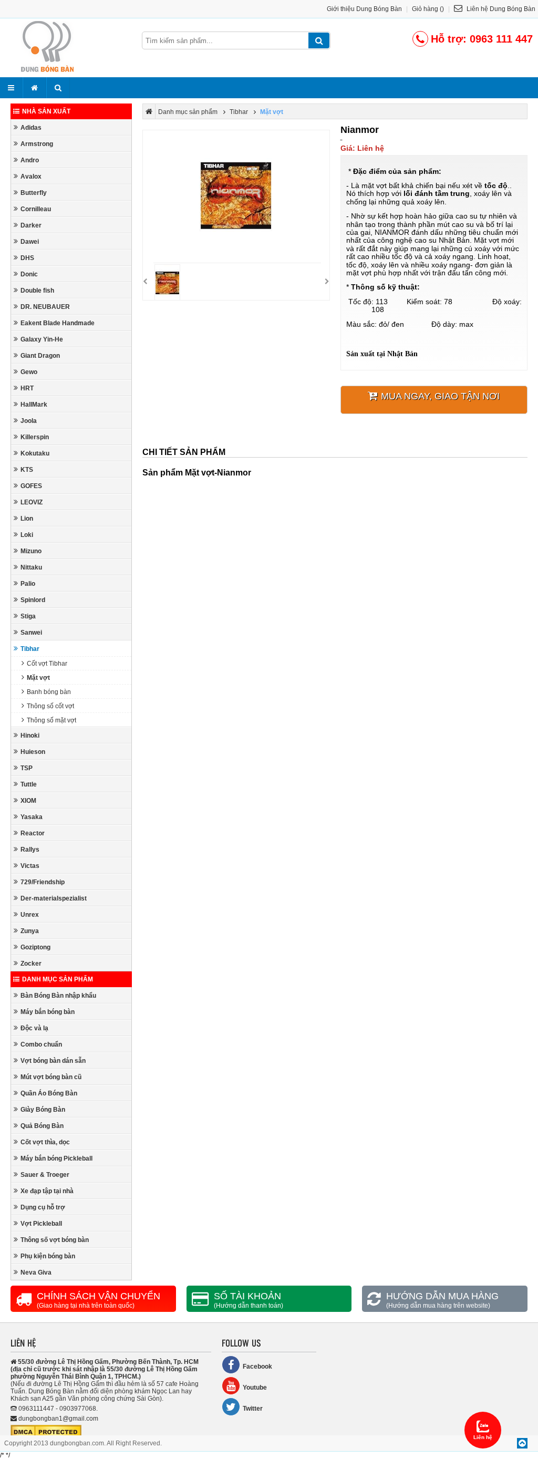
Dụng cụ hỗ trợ (42, 1207)
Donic (29, 274)
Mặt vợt (38, 677)
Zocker (31, 963)
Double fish (37, 290)
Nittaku (31, 567)
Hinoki (29, 735)
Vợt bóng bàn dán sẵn (53, 1060)
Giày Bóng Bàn (42, 1109)
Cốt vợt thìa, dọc (45, 1142)
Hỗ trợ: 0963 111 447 (482, 39)
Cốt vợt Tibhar (47, 663)
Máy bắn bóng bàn (47, 1012)
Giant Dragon (40, 355)
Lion (26, 518)
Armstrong (36, 144)
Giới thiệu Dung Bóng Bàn (364, 9)
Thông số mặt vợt (51, 720)
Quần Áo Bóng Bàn (48, 1093)
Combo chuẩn (41, 1044)
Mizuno (31, 551)
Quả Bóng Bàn (42, 1126)
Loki (26, 535)
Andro (29, 160)
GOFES (31, 486)
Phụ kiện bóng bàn (47, 1256)
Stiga (28, 616)
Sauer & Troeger (44, 1174)
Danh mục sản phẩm (57, 979)
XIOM (28, 800)
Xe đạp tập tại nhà (47, 1191)
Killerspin (34, 437)
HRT (27, 388)
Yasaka (31, 817)
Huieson (32, 752)
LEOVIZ (31, 502)
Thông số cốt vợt (50, 706)
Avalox (31, 176)
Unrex (29, 914)
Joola (28, 421)
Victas (29, 866)
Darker (31, 225)
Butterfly (33, 192)
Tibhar (29, 649)
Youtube (255, 1387)
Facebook (257, 1366)
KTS (26, 469)
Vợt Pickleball (41, 1223)
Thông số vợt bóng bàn (54, 1240)
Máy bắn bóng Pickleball (56, 1158)
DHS (27, 258)
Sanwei (31, 632)
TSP (26, 768)
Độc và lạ (34, 1028)
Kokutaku (34, 453)
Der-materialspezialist (53, 898)
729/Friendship (42, 882)
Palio (27, 583)
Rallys (29, 849)
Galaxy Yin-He (41, 339)
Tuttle (28, 784)
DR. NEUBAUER (45, 307)
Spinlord (32, 600)
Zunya (29, 931)
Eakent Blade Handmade (57, 323)
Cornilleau (35, 209)
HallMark (33, 404)
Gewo (28, 372)
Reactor (32, 833)
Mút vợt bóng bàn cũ (50, 1077)
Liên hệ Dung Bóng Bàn (500, 9)
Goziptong (35, 947)
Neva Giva (35, 1272)
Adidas (31, 127)
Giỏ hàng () (428, 9)
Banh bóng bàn (49, 692)
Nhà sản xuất (46, 111)
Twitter (253, 1408)
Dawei (29, 241)
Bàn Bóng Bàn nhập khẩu (58, 995)
